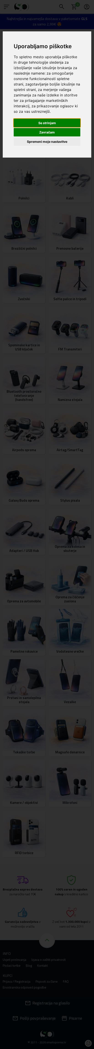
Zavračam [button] (47, 132)
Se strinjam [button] (47, 123)
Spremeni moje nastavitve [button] (47, 141)
